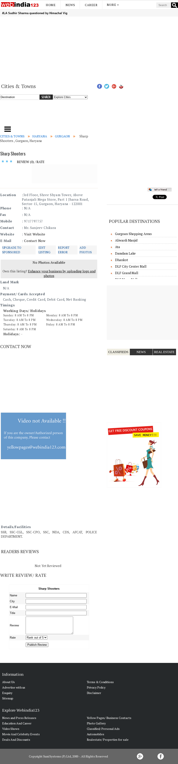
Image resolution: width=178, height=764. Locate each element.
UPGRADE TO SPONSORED (11, 249)
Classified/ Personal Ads (103, 729)
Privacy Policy (96, 687)
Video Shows (10, 729)
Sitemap (7, 698)
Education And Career (16, 723)
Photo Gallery (96, 723)
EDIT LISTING (44, 249)
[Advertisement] (89, 49)
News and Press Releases (19, 718)
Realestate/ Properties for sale (108, 739)
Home (51, 5)
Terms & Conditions (100, 682)
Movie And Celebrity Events (21, 734)
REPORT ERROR (63, 249)
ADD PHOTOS (85, 249)
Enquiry (7, 693)
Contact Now (34, 241)
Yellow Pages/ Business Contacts (109, 718)
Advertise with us (13, 687)
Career (91, 5)
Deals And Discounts (16, 739)
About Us (8, 682)
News (70, 5)
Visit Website (34, 234)
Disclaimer (94, 693)
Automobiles (95, 734)
